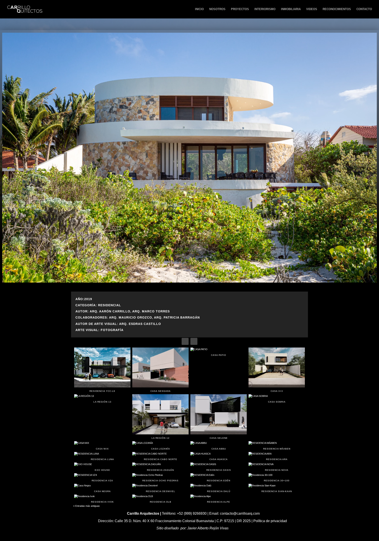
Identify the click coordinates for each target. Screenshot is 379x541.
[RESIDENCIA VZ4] (102, 475)
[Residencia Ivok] (102, 496)
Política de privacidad (270, 521)
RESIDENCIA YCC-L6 (102, 391)
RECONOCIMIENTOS (337, 9)
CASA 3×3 (277, 391)
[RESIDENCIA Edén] (218, 475)
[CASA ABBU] (218, 443)
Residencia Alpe (218, 502)
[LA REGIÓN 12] (160, 414)
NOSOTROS (217, 9)
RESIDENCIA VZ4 (102, 480)
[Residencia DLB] (160, 496)
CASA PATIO (218, 355)
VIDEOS (311, 9)
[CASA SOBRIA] (276, 396)
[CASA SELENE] (218, 414)
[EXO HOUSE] (102, 464)
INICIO (199, 9)
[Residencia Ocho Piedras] (160, 475)
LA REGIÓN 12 (161, 438)
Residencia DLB (160, 502)
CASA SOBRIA (277, 402)
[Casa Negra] (102, 486)
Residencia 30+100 (277, 480)
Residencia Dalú (218, 491)
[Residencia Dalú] (218, 486)
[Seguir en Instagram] (193, 341)
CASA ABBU (218, 449)
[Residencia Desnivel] (160, 486)
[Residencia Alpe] (218, 496)
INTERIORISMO (264, 9)
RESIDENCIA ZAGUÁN (160, 470)
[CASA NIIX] (102, 443)
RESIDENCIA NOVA (276, 470)
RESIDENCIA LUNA (102, 459)
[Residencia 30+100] (276, 475)
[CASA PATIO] (218, 349)
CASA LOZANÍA (160, 449)
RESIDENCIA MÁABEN (276, 449)
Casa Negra (102, 491)
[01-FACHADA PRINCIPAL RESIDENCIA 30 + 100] (189, 281)
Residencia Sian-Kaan (276, 491)
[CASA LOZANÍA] (160, 443)
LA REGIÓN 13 (102, 402)
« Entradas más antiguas (86, 506)
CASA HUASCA (218, 459)
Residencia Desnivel (160, 491)
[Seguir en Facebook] (185, 341)
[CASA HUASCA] (218, 454)
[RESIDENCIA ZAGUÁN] (160, 464)
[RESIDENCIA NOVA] (276, 464)
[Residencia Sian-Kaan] (276, 486)
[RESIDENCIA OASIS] (218, 464)
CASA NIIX (102, 449)
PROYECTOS (240, 9)
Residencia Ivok (102, 502)
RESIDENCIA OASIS (218, 470)
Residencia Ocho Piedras (160, 480)
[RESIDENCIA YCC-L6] (102, 367)
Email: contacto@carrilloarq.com (234, 513)
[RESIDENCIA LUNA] (102, 454)
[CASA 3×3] (276, 367)
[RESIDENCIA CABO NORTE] (160, 454)
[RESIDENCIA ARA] (276, 454)
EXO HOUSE (102, 470)
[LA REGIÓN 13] (102, 396)
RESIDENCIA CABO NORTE (160, 459)
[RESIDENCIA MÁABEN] (276, 443)
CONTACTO (364, 9)
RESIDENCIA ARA (277, 459)
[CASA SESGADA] (160, 367)
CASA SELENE (219, 438)
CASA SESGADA (160, 391)
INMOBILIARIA (291, 9)
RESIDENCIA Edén (218, 480)
